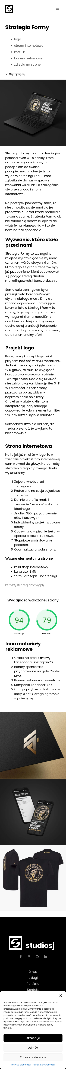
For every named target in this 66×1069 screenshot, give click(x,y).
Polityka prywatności (44, 1064)
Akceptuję (33, 1038)
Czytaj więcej (17, 74)
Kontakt (33, 990)
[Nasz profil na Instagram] (28, 956)
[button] (60, 995)
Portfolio (33, 984)
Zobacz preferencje (33, 1057)
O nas (33, 972)
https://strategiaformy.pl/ (24, 585)
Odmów (33, 1048)
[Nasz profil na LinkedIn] (45, 956)
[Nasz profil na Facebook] (20, 956)
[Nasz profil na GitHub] (37, 956)
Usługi (33, 978)
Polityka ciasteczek (21, 1064)
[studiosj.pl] (9, 9)
